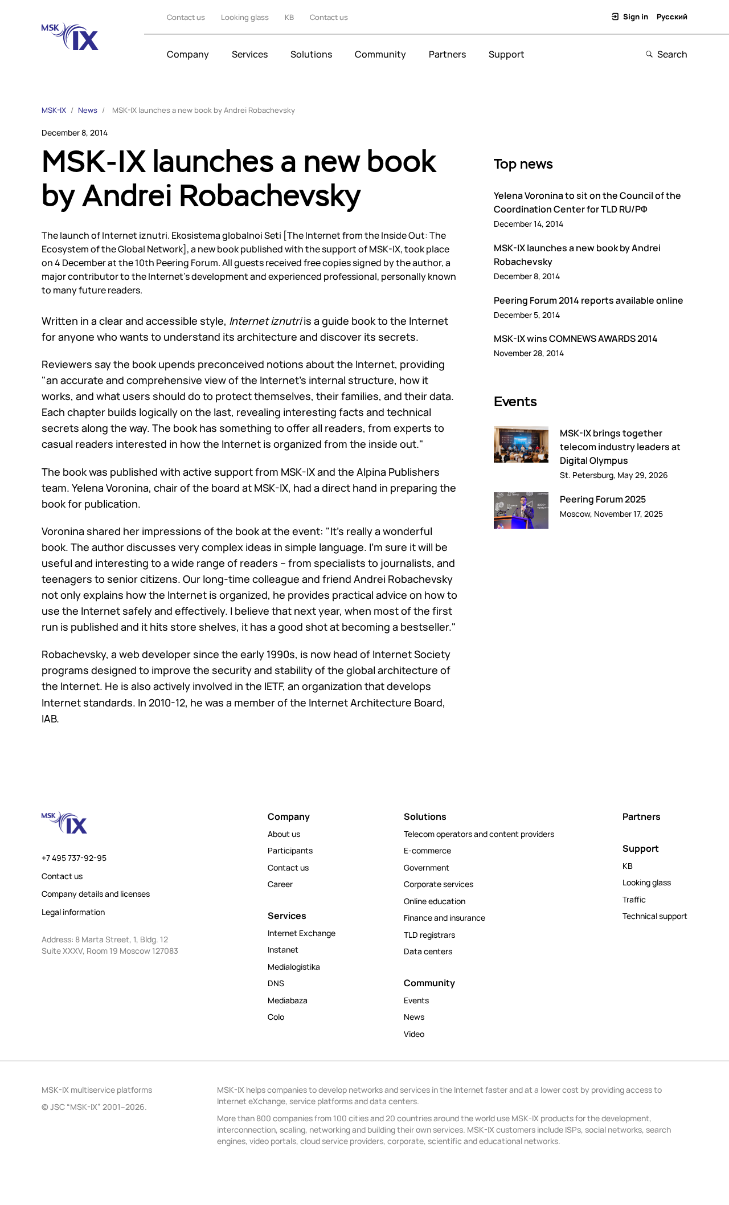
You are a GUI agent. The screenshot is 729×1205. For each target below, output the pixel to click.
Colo (276, 1017)
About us (284, 834)
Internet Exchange (301, 933)
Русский (672, 16)
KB (289, 17)
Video (414, 1034)
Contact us (329, 17)
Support (507, 54)
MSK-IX (54, 110)
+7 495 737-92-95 (74, 858)
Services (250, 54)
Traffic (634, 899)
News (87, 110)
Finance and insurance (444, 918)
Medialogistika (294, 967)
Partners (447, 54)
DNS (276, 983)
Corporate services (438, 884)
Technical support (654, 916)
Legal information (73, 912)
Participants (290, 850)
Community (380, 54)
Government (426, 868)
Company (188, 54)
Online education (434, 901)
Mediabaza (288, 1000)
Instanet (283, 950)
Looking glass (245, 17)
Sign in (635, 16)
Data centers (428, 951)
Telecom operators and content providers (479, 834)
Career (280, 884)
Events (416, 1000)
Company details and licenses (96, 894)
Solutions (311, 54)
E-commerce (427, 850)
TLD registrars (429, 935)
